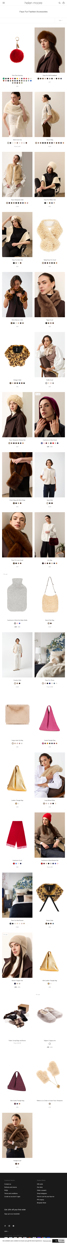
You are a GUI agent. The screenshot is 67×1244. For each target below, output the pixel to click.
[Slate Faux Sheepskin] (56, 78)
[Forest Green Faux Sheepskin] (40, 78)
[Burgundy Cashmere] (46, 443)
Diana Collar (49, 920)
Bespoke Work (41, 1203)
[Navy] (57, 443)
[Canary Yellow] (17, 78)
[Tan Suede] (56, 743)
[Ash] (51, 323)
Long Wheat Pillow (49, 800)
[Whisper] (56, 683)
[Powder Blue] (28, 80)
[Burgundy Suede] (54, 743)
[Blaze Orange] (10, 78)
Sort (60, 20)
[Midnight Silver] (17, 80)
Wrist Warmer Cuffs (17, 320)
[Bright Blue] (41, 443)
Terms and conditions (11, 1193)
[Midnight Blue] (49, 683)
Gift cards (40, 1184)
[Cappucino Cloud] (49, 1043)
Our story (40, 1187)
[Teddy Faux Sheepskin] (63, 143)
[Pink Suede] (43, 743)
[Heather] (6, 80)
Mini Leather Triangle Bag (50, 980)
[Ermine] (8, 143)
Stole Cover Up (17, 140)
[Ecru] (47, 503)
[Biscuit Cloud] (15, 143)
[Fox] (3, 80)
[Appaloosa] (18, 503)
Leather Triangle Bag (17, 800)
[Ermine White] (31, 78)
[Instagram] (9, 1226)
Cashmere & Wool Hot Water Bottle (17, 620)
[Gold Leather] (16, 803)
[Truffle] (19, 83)
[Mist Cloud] (24, 143)
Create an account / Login (12, 1196)
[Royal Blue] (31, 80)
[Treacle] (17, 83)
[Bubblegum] (12, 78)
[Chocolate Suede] (45, 743)
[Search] (60, 3)
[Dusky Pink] (28, 78)
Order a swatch (41, 1190)
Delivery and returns (10, 1187)
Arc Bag (49, 560)
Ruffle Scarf (49, 380)
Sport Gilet (50, 500)
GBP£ (5, 1231)
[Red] (53, 443)
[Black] (51, 443)
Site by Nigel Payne (18, 1235)
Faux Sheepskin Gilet (17, 200)
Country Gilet (17, 680)
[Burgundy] (15, 78)
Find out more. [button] (47, 1241)
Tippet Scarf (49, 320)
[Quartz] (17, 143)
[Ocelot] (19, 80)
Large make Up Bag (17, 740)
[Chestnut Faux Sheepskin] (38, 78)
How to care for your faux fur (45, 1196)
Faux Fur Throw (49, 680)
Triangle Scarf (17, 1160)
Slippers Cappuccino (50, 1040)
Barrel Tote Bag (49, 620)
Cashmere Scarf (17, 860)
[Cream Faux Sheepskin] (45, 78)
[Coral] (26, 78)
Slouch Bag (49, 140)
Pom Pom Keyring (17, 75)
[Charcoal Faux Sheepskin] (22, 78)
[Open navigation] (4, 3)
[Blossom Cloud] (22, 143)
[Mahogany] (26, 143)
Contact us (7, 1184)
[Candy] (19, 78)
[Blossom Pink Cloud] (51, 383)
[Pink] (44, 443)
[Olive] (22, 80)
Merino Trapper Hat (17, 980)
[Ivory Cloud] (12, 143)
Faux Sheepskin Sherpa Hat (17, 440)
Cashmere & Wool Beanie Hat (49, 860)
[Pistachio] (26, 80)
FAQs (6, 1190)
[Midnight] (15, 80)
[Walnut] (52, 503)
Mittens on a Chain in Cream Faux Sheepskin (50, 1100)
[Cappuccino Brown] (53, 383)
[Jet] (24, 383)
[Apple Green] (3, 78)
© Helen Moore (8, 1235)
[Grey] (55, 443)
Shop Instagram (42, 1193)
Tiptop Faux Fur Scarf (50, 260)
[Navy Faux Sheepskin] (61, 143)
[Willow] (22, 83)
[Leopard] (12, 80)
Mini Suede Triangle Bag (17, 1100)
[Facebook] (5, 1226)
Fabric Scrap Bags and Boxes (17, 1040)
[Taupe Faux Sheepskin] (15, 83)
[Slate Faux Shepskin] (25, 443)
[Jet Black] (8, 80)
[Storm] (12, 83)
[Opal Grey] (24, 80)
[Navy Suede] (52, 743)
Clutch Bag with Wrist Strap (17, 500)
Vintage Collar (17, 380)
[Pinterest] (13, 1226)
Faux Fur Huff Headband (50, 75)
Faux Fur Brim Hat (17, 260)
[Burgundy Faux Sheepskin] (47, 78)
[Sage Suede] (49, 743)
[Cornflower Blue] (16, 863)
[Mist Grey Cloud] (46, 383)
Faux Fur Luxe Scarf (17, 560)
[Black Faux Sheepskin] (8, 78)
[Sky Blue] (54, 683)
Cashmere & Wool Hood (50, 440)
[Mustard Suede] (47, 743)
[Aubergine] (6, 78)
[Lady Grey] (10, 80)
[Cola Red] (24, 78)
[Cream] (18, 863)
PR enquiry (40, 1199)
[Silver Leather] (18, 803)
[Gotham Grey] (54, 143)
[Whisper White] (19, 143)
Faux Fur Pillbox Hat (50, 200)
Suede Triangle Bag (49, 740)
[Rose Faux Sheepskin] (27, 203)
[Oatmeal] (48, 443)
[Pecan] (17, 683)
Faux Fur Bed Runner (17, 920)
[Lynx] (49, 78)
